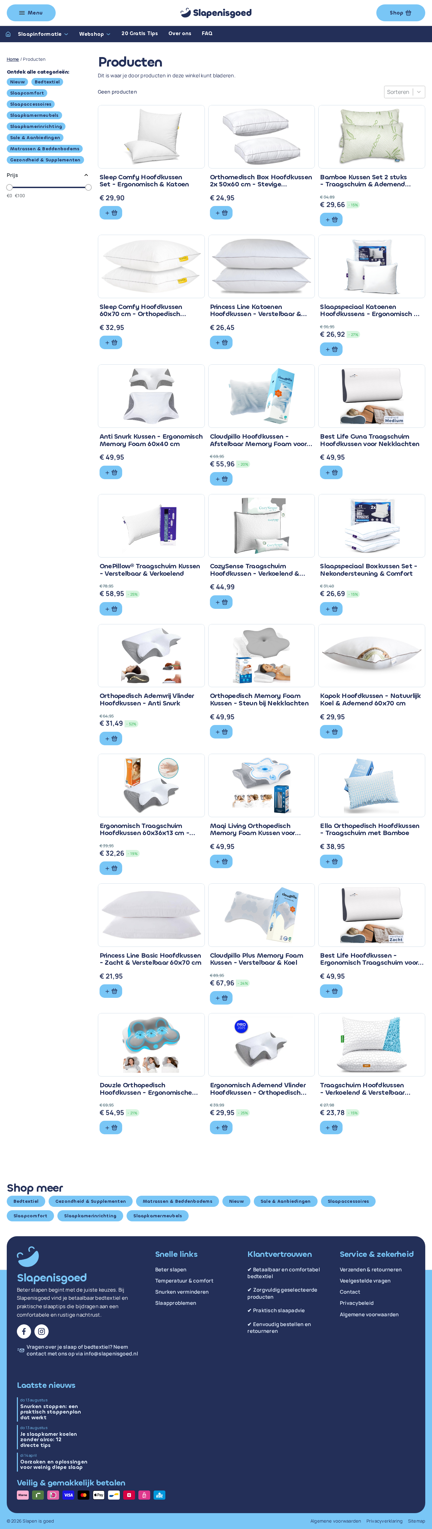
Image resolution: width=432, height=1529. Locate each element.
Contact (350, 1292)
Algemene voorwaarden (369, 1314)
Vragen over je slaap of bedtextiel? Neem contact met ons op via (82, 1350)
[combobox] (398, 92)
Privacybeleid (357, 1303)
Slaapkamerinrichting (36, 126)
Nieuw (17, 82)
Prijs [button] (12, 175)
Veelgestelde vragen (365, 1280)
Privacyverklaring (385, 1521)
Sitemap (417, 1521)
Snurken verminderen (182, 1292)
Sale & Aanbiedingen (35, 137)
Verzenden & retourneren (371, 1269)
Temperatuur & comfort (184, 1280)
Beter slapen (171, 1269)
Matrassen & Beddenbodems (45, 149)
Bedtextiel (47, 82)
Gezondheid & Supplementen (45, 160)
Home (13, 59)
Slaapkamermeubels (34, 115)
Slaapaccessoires (31, 104)
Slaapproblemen (175, 1303)
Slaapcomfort (27, 93)
